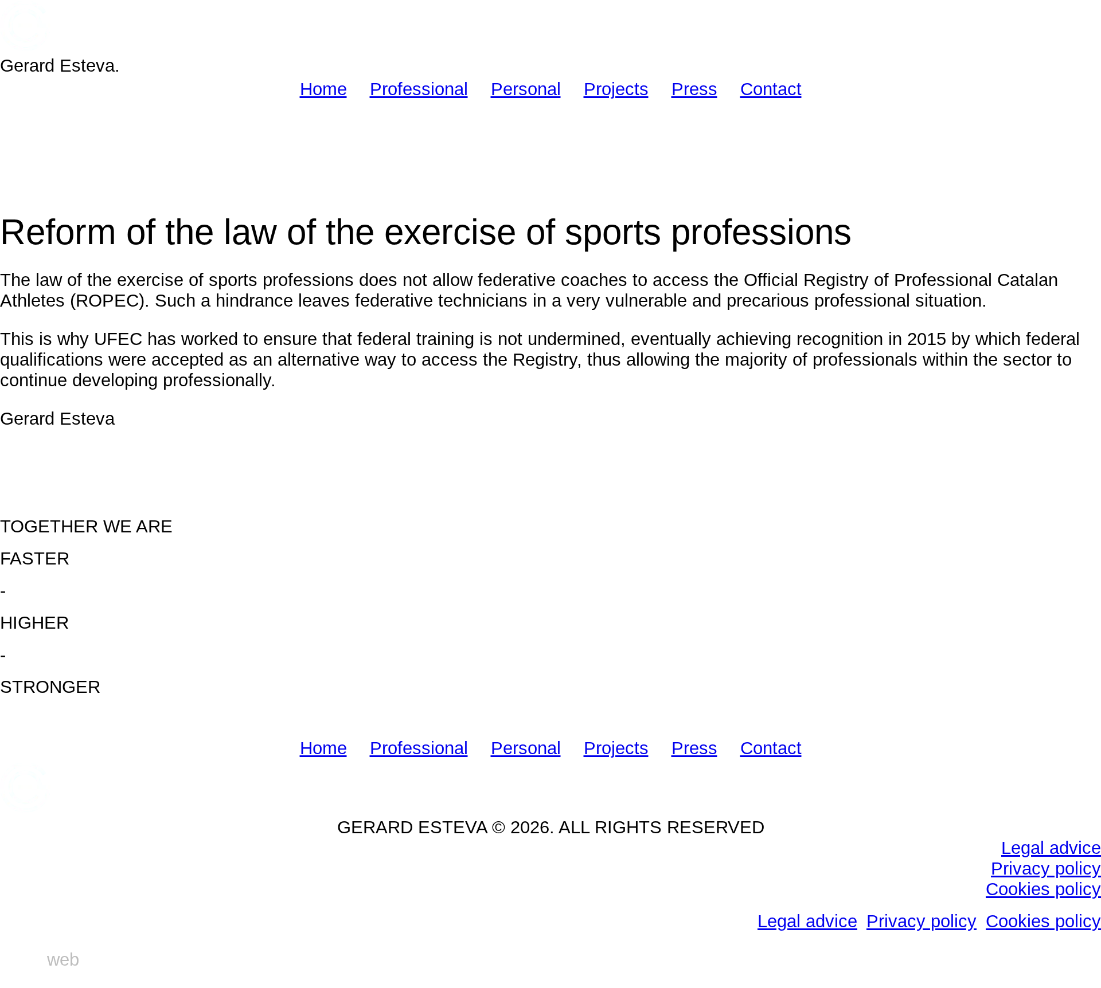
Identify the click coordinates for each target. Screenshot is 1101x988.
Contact (771, 89)
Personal (526, 89)
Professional (419, 89)
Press (694, 89)
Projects (616, 89)
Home (323, 89)
